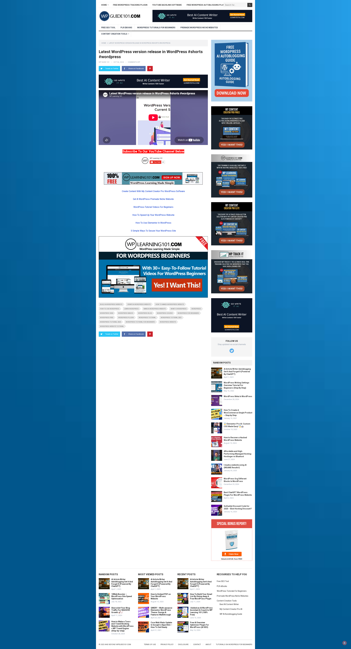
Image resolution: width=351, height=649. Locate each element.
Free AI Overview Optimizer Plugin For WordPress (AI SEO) (199, 624)
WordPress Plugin (126, 317)
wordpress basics (125, 313)
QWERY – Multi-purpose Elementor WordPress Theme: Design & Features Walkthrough (161, 611)
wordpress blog (145, 313)
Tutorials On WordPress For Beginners (234, 644)
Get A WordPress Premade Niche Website (153, 199)
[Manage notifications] (344, 643)
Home (104, 5)
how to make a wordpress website (170, 304)
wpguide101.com (123, 644)
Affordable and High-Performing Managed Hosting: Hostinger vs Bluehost (238, 454)
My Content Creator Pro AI (231, 609)
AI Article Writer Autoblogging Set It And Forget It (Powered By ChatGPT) (237, 371)
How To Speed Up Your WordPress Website (153, 215)
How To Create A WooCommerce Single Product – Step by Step (238, 412)
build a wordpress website (111, 304)
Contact (197, 644)
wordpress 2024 (106, 313)
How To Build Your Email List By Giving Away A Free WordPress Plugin (201, 596)
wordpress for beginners (188, 313)
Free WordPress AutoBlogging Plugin (206, 5)
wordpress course (165, 313)
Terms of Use (150, 644)
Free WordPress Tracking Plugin (130, 5)
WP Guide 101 (104, 62)
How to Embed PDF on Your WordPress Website (161, 596)
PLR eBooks (126, 27)
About (208, 644)
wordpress (196, 309)
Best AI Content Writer (229, 604)
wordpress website (168, 322)
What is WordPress (178, 309)
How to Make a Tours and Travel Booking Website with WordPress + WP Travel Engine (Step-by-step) (122, 626)
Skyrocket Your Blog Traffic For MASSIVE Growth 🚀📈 (120, 610)
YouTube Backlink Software (167, 5)
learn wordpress (131, 309)
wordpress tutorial (147, 317)
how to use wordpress (109, 309)
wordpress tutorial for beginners (140, 322)
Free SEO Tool (108, 27)
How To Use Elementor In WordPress (153, 222)
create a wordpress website (139, 304)
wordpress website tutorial (112, 326)
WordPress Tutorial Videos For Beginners (153, 207)
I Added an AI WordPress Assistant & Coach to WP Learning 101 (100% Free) (201, 611)
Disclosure (183, 644)
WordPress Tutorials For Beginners (156, 27)
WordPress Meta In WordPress (238, 396)
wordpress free (106, 317)
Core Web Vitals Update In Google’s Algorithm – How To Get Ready (161, 624)
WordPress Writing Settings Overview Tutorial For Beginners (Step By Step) (236, 385)
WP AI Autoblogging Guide (231, 614)
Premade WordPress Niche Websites (199, 27)
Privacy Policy (167, 644)
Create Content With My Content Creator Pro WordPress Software (153, 191)
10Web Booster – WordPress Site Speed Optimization (121, 596)
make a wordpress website (155, 309)
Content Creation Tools (114, 34)
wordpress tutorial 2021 (171, 317)
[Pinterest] (150, 68)
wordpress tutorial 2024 (110, 322)
